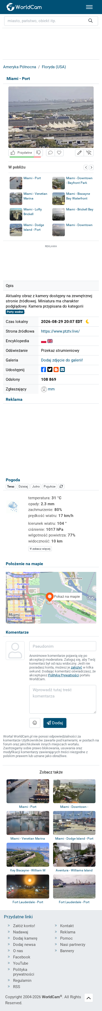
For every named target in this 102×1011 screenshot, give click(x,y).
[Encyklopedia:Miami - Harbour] (50, 341)
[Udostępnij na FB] (43, 369)
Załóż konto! (24, 925)
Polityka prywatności (23, 972)
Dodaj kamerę (25, 938)
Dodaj (57, 722)
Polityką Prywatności (63, 675)
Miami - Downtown (79, 225)
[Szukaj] (90, 21)
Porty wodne (15, 312)
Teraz (10, 486)
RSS (16, 986)
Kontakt (67, 925)
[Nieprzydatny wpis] (38, 152)
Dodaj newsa (24, 944)
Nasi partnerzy (72, 944)
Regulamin (22, 980)
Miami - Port (32, 178)
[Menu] (89, 7)
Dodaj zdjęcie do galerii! (62, 360)
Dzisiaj (23, 486)
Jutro (36, 486)
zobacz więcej (41, 549)
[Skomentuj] (50, 152)
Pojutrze (49, 486)
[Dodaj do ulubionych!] (59, 152)
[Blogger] (56, 369)
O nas (18, 950)
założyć (76, 667)
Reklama (67, 932)
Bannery (67, 950)
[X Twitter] (49, 369)
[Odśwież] (61, 486)
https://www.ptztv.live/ (60, 331)
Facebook (21, 957)
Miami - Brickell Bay (79, 209)
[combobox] (51, 21)
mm (51, 389)
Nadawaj (20, 932)
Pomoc (66, 938)
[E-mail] (62, 369)
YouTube (20, 963)
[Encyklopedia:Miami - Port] (43, 341)
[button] (79, 152)
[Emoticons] (34, 723)
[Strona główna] (24, 7)
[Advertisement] (51, 262)
